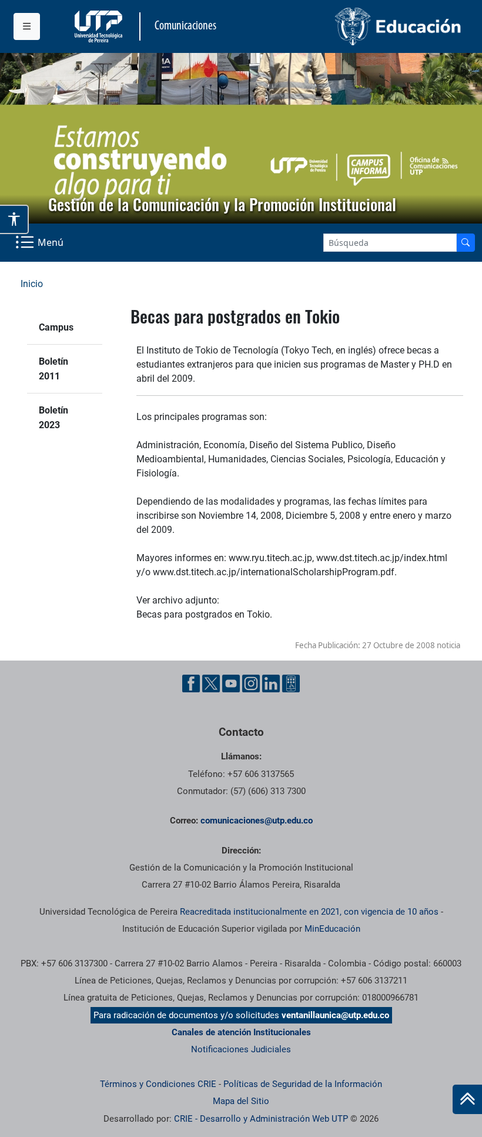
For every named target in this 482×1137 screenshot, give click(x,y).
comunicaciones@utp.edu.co (256, 820)
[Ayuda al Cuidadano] (291, 683)
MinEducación (332, 928)
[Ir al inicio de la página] (467, 1099)
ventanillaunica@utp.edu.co (335, 1015)
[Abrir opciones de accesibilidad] (14, 219)
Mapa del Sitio (241, 1101)
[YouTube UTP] (231, 683)
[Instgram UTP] (251, 683)
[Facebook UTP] (191, 683)
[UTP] (100, 26)
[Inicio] (467, 1099)
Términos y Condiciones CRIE (158, 1084)
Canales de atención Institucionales (241, 1032)
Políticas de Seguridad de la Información (302, 1084)
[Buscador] (465, 243)
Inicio (32, 283)
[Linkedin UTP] (271, 683)
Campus (56, 327)
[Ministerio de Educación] (355, 26)
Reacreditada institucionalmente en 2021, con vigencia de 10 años (309, 911)
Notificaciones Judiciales (241, 1049)
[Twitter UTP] (211, 683)
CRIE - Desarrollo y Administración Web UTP (261, 1118)
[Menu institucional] (27, 26)
